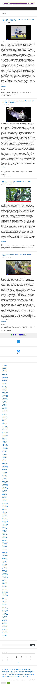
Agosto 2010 (4, 616)
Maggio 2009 (4, 636)
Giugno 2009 (4, 635)
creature (17, 245)
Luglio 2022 (4, 438)
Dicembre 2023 (5, 413)
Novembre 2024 (5, 396)
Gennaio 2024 (4, 411)
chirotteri (17, 171)
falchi (34, 326)
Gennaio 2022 (4, 447)
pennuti (10, 247)
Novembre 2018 (5, 503)
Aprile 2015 (4, 567)
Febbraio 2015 (4, 570)
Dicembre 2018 (5, 502)
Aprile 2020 (4, 478)
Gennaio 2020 (4, 482)
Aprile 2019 (4, 496)
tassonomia (3, 174)
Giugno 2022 (4, 439)
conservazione (22, 171)
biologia (9, 171)
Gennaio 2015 (4, 571)
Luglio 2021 (4, 456)
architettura (16, 669)
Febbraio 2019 (5, 499)
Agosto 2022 (4, 436)
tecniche (3, 329)
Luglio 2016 (4, 545)
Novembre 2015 (5, 556)
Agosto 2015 (4, 561)
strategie (30, 327)
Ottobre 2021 (4, 451)
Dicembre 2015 (5, 555)
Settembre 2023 (5, 417)
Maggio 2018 (4, 512)
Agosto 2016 (4, 543)
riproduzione (24, 172)
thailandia (29, 247)
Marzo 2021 (4, 462)
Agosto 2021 (4, 454)
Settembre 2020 (5, 470)
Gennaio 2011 (4, 613)
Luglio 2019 (4, 491)
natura (7, 172)
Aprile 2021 (4, 460)
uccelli (15, 93)
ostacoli (23, 92)
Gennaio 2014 (4, 589)
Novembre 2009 (5, 629)
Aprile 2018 (4, 513)
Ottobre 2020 (4, 469)
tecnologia (26, 676)
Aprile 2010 (4, 622)
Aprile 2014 (4, 585)
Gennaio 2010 (4, 626)
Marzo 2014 (4, 586)
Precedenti (24, 334)
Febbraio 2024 (5, 410)
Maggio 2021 (4, 459)
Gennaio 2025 (4, 393)
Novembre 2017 (5, 521)
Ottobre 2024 (4, 398)
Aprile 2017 (4, 531)
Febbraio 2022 (5, 445)
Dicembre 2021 (5, 448)
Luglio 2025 (4, 384)
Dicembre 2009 (5, 628)
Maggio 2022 (4, 441)
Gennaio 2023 (4, 429)
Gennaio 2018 (4, 518)
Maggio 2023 (4, 423)
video (18, 93)
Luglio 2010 (4, 617)
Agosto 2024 (4, 401)
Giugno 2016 (4, 546)
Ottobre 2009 (4, 631)
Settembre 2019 (5, 488)
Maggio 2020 (4, 476)
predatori (17, 172)
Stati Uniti (8, 676)
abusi (4, 326)
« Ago (18, 662)
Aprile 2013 (4, 602)
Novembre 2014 (5, 574)
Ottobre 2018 (4, 505)
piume (13, 247)
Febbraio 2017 (4, 534)
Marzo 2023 (4, 426)
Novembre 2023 (5, 414)
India (30, 245)
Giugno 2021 (4, 457)
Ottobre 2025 (4, 380)
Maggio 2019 (4, 494)
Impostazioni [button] (4, 682)
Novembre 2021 (5, 450)
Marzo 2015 (4, 568)
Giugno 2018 (4, 510)
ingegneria (12, 672)
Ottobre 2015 (4, 558)
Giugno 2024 (4, 404)
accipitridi (4, 245)
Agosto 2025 (4, 383)
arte (20, 669)
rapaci (30, 92)
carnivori (13, 171)
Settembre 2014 (5, 577)
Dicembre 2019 (5, 484)
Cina (28, 669)
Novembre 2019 (5, 485)
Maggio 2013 (4, 601)
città (30, 669)
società (3, 676)
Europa (18, 92)
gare (21, 92)
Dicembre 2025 (5, 377)
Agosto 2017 (4, 525)
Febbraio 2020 (5, 481)
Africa (6, 326)
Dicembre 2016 (5, 537)
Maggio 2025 (4, 387)
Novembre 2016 (5, 539)
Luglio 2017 (4, 527)
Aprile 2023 (4, 424)
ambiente (6, 669)
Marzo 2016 (4, 550)
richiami (17, 327)
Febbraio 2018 (4, 516)
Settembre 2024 (5, 399)
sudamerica (11, 93)
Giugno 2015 (4, 564)
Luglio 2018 (4, 509)
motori (3, 674)
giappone (8, 672)
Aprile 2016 (4, 549)
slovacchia (3, 93)
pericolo (13, 674)
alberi (4, 171)
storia (13, 676)
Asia (11, 245)
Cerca (3, 643)
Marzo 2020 (4, 479)
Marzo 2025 (4, 390)
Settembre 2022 (5, 435)
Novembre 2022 (5, 432)
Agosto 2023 (4, 419)
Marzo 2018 (4, 515)
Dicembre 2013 (5, 591)
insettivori (33, 245)
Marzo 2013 (4, 604)
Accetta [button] (8, 682)
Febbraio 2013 (5, 605)
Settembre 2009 (5, 632)
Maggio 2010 (4, 620)
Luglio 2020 (4, 473)
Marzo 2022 (4, 444)
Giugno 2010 (4, 619)
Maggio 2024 (4, 405)
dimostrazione (4, 92)
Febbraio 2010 (5, 625)
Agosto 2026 (4, 365)
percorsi (27, 92)
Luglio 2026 (4, 367)
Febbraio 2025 (5, 392)
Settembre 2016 (5, 542)
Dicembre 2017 (5, 519)
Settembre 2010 (5, 614)
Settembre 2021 (5, 453)
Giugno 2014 (4, 582)
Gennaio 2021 (4, 464)
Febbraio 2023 (5, 427)
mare (32, 672)
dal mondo (22, 245)
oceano (9, 674)
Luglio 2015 (4, 562)
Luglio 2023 (4, 420)
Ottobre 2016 (4, 540)
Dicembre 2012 (5, 608)
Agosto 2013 (4, 596)
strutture (21, 676)
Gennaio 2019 (4, 500)
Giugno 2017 (4, 528)
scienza (26, 327)
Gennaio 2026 (4, 376)
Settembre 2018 (5, 506)
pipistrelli (13, 172)
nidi (5, 327)
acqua (2, 669)
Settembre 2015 (5, 559)
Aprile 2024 (4, 407)
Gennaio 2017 (4, 536)
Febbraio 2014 (5, 588)
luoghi (29, 672)
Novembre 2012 (5, 610)
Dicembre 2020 (5, 466)
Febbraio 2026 (5, 374)
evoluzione (26, 245)
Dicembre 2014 (5, 573)
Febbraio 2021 (4, 463)
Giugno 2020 (4, 475)
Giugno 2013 (4, 599)
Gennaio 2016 (4, 553)
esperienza (14, 92)
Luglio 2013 (4, 598)
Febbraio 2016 (5, 552)
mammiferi (3, 172)
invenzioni (21, 672)
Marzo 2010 (4, 623)
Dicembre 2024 (5, 395)
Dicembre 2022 (5, 430)
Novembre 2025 (5, 378)
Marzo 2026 (4, 373)
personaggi (17, 674)
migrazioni (3, 247)
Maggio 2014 (4, 583)
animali (6, 171)
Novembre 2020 (5, 467)
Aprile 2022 (4, 442)
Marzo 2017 (4, 533)
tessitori (6, 329)
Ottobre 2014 (4, 576)
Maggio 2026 (4, 370)
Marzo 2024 (4, 408)
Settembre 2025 (5, 381)
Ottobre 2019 (4, 487)
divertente (9, 92)
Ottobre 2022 (4, 433)
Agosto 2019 (4, 490)
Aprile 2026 (4, 371)
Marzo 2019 (4, 497)
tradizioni (31, 676)
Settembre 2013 (5, 595)
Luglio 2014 (4, 580)
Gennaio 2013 (4, 607)
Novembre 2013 (5, 592)
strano (7, 93)
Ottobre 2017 (4, 522)
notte (10, 172)
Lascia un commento (7, 95)
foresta (30, 171)
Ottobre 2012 (4, 611)
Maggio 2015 (4, 565)
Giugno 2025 (4, 386)
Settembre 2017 (5, 524)
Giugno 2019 (4, 493)
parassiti (8, 327)
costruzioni (7, 671)
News (4, 89)
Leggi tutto (3, 86)
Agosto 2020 (4, 472)
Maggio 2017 (4, 530)
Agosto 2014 (4, 579)
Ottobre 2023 (4, 416)
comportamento (21, 326)
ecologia (27, 171)
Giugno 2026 (4, 368)
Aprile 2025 (4, 389)
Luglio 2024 (4, 402)
